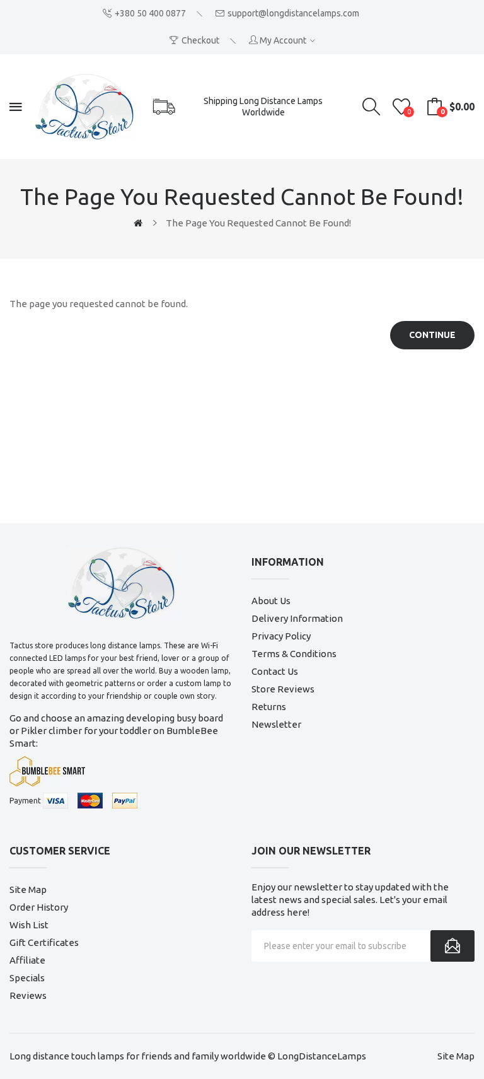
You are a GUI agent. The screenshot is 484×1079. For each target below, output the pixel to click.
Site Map (28, 889)
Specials (27, 977)
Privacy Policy (281, 636)
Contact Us (274, 671)
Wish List (29, 924)
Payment (25, 800)
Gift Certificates (44, 942)
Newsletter (276, 724)
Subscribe (452, 946)
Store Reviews (282, 689)
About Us (271, 600)
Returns (268, 706)
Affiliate (27, 960)
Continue (432, 335)
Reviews (28, 995)
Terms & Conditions (294, 653)
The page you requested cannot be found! (258, 223)
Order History (38, 907)
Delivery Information (297, 618)
